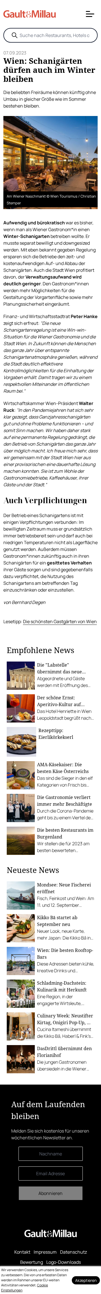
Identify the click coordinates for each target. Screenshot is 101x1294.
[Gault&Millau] (50, 1233)
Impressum (45, 1252)
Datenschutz (73, 1252)
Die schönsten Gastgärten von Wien (60, 621)
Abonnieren (50, 1193)
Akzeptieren (86, 1280)
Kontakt (22, 1252)
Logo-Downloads (63, 1262)
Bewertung (31, 1262)
